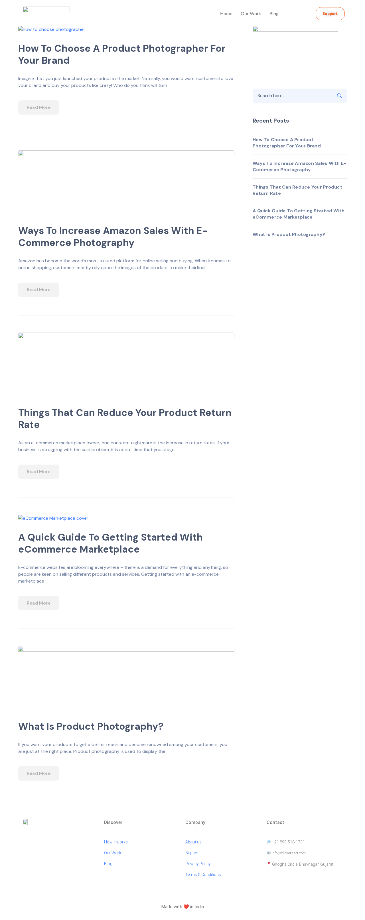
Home (226, 13)
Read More (38, 107)
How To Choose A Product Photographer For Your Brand (122, 54)
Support (192, 853)
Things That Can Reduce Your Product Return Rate (125, 418)
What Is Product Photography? (90, 726)
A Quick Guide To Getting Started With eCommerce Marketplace (110, 543)
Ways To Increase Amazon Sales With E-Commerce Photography (113, 236)
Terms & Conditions (203, 874)
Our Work (251, 13)
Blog (273, 13)
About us (193, 842)
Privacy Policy (198, 863)
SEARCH (339, 96)
